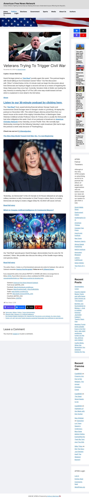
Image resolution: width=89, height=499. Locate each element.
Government (35, 11)
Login (16, 13)
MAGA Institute (80, 249)
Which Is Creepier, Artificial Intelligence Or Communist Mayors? (28, 210)
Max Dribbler (79, 418)
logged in (16, 334)
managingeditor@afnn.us (11, 278)
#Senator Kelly (9, 314)
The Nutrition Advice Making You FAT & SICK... (80, 123)
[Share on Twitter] (83, 31)
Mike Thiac (78, 446)
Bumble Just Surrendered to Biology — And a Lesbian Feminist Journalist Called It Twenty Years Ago (80, 312)
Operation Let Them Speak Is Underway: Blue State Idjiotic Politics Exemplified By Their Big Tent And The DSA (80, 431)
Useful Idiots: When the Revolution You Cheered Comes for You (80, 347)
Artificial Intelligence (28, 314)
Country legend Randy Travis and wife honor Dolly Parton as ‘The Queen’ (80, 296)
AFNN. (9, 276)
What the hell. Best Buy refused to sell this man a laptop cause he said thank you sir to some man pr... (80, 101)
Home (5, 11)
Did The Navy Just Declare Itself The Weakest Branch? (79, 454)
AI (21, 314)
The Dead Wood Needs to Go (79, 399)
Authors (73, 11)
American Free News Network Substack (25, 282)
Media (53, 11)
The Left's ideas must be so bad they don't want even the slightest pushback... (79, 57)
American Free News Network (19, 3)
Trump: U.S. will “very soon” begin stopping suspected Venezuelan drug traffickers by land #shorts (34, 318)
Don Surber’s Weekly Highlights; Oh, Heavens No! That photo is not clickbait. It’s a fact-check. (33, 316)
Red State (78, 238)
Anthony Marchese (53, 496)
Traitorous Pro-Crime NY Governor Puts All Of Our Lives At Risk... (80, 140)
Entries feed (79, 479)
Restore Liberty (80, 241)
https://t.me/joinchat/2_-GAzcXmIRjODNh (26, 289)
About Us (62, 11)
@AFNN (18, 298)
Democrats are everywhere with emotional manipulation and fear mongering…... (80, 78)
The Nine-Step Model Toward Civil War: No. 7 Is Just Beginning (28, 136)
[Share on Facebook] (77, 31)
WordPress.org (80, 487)
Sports (45, 11)
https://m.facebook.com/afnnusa (23, 287)
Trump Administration (28, 312)
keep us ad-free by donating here (33, 278)
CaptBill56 (78, 374)
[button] (4, 15)
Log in (77, 476)
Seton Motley (79, 263)
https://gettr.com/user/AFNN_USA (22, 294)
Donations (7, 13)
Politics (14, 11)
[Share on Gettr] (83, 35)
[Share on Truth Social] (77, 35)
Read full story (9, 205)
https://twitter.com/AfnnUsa (20, 291)
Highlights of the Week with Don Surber (80, 411)
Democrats (8, 312)
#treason (17, 314)
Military (15, 312)
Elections (23, 11)
